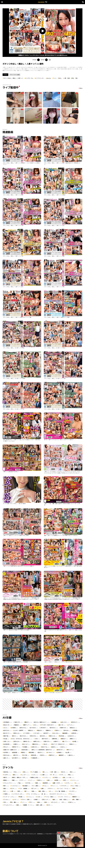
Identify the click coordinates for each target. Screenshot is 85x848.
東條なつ (73, 738)
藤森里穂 (66, 733)
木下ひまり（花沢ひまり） (48, 725)
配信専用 (47, 783)
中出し (60, 78)
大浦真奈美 (35, 758)
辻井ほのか (72, 736)
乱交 (6, 791)
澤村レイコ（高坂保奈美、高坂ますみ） (43, 749)
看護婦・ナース (28, 805)
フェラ (35, 775)
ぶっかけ (7, 799)
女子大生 (30, 783)
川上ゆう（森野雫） (20, 730)
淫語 (34, 791)
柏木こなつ (26, 744)
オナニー (54, 786)
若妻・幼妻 (40, 805)
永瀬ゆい (17, 744)
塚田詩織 (32, 752)
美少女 (64, 772)
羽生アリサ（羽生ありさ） (59, 744)
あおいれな (57, 733)
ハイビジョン (16, 786)
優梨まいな (28, 741)
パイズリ (47, 777)
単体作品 (7, 772)
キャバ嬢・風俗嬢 (61, 791)
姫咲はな (73, 727)
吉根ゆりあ (64, 727)
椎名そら (41, 752)
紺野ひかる (38, 741)
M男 (5, 802)
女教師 (37, 799)
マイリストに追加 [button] (15, 74)
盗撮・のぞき (58, 783)
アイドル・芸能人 (50, 797)
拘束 (75, 788)
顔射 (15, 780)
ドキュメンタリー (9, 783)
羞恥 (6, 788)
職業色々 (76, 797)
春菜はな (31, 730)
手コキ (14, 788)
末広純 (6, 738)
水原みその (35, 747)
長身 (47, 802)
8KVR (50, 805)
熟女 (73, 772)
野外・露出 (14, 802)
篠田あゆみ (36, 744)
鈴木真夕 (25, 758)
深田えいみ (53, 736)
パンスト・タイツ (65, 797)
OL (77, 783)
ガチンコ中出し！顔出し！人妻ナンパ (13, 78)
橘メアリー (67, 741)
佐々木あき (34, 727)
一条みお (45, 744)
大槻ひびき (18, 722)
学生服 (22, 797)
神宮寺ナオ (16, 747)
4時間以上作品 (35, 777)
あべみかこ (51, 752)
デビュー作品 (76, 786)
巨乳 (72, 78)
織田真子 (62, 755)
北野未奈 (74, 733)
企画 (50, 780)
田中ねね (67, 730)
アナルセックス (8, 805)
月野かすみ (48, 741)
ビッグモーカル (29, 78)
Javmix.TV (44, 845)
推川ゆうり (7, 733)
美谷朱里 (62, 736)
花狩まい (43, 755)
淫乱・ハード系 (68, 777)
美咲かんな (18, 733)
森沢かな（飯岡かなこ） (42, 722)
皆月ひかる (24, 727)
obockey (48, 78)
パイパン (75, 780)
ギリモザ (73, 791)
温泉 (39, 802)
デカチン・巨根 (26, 799)
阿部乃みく (53, 755)
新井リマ (70, 749)
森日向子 (47, 733)
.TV (42, 2)
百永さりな (45, 747)
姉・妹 (45, 794)
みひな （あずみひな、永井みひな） (21, 738)
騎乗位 (6, 780)
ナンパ (54, 78)
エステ (16, 799)
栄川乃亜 (25, 755)
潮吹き (6, 777)
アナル (72, 794)
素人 (77, 78)
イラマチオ (64, 786)
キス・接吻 (36, 786)
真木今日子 (46, 738)
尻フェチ (35, 788)
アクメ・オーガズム (33, 794)
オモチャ (52, 788)
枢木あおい (54, 727)
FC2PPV (7, 775)
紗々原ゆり (16, 758)
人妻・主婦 (67, 78)
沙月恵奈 (14, 727)
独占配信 (26, 786)
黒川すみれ (24, 736)
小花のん (63, 747)
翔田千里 (6, 736)
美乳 (71, 775)
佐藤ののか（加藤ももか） (11, 749)
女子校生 (57, 777)
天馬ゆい (58, 730)
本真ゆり (57, 741)
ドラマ (23, 780)
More (81, 88)
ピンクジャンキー (39, 78)
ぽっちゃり (55, 802)
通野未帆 (55, 738)
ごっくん (30, 797)
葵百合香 (34, 755)
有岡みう (73, 744)
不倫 (21, 783)
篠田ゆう (28, 722)
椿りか (15, 736)
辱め (6, 786)
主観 (43, 788)
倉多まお (43, 736)
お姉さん (41, 780)
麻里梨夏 (15, 752)
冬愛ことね (7, 741)
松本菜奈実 (7, 744)
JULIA (6, 727)
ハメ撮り (44, 775)
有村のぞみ (34, 736)
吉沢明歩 (6, 752)
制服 (38, 783)
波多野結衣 (7, 722)
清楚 (18, 805)
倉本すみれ (7, 730)
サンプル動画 (36, 772)
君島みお (40, 730)
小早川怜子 (44, 727)
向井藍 (75, 741)
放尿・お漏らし (65, 799)
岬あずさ (17, 755)
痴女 (16, 775)
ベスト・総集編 (24, 788)
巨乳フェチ (46, 799)
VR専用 (6, 794)
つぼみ (37, 738)
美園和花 (17, 725)
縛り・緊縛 (77, 799)
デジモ (63, 775)
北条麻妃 (60, 752)
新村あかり (75, 722)
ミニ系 (39, 797)
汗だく (32, 802)
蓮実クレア (27, 725)
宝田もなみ (18, 741)
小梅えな (71, 755)
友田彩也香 (26, 749)
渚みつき (62, 725)
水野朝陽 (76, 730)
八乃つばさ (38, 733)
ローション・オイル (64, 788)
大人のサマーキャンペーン (58, 794)
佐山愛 (68, 752)
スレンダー (25, 775)
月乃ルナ (6, 747)
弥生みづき (7, 725)
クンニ (24, 802)
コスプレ (69, 783)
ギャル (46, 786)
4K (51, 791)
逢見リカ (6, 758)
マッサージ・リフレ (10, 797)
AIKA (36, 725)
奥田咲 (24, 752)
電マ (27, 791)
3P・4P (54, 775)
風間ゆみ (49, 730)
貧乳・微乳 (43, 791)
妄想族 (58, 780)
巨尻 (66, 780)
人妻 (13, 791)
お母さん (72, 802)
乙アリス (70, 725)
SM (64, 802)
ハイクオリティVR (18, 794)
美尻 (20, 791)
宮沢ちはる (7, 755)
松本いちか (65, 722)
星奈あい (54, 747)
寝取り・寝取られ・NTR (20, 777)
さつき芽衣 (28, 733)
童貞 (55, 799)
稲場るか (64, 738)
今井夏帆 (25, 747)
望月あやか (61, 749)
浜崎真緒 (55, 722)
